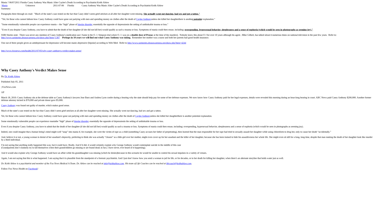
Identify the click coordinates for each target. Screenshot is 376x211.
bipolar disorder (85, 24)
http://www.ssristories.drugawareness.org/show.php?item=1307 (30, 37)
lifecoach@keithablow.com (178, 163)
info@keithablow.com (114, 163)
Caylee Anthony (143, 19)
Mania (4, 5)
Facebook (32, 168)
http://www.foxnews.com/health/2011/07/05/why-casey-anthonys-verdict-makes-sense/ (41, 51)
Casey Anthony (8, 105)
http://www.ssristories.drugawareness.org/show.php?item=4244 (156, 43)
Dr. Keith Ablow (12, 76)
